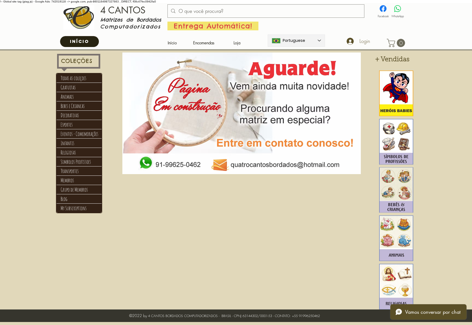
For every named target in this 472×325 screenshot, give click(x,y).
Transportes (70, 171)
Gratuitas (68, 87)
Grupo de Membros (74, 189)
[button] (397, 43)
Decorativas (70, 115)
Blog (64, 198)
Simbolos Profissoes (76, 161)
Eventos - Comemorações (79, 133)
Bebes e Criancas (73, 106)
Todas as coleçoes (73, 78)
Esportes (67, 124)
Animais (67, 96)
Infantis (67, 143)
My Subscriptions (74, 208)
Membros (67, 180)
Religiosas (68, 152)
